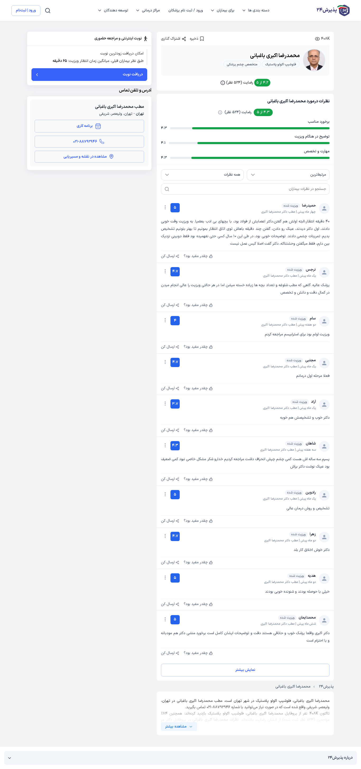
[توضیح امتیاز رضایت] (220, 112)
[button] (245, 82)
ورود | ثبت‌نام (26, 10)
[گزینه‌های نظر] (165, 207)
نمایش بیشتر (245, 670)
